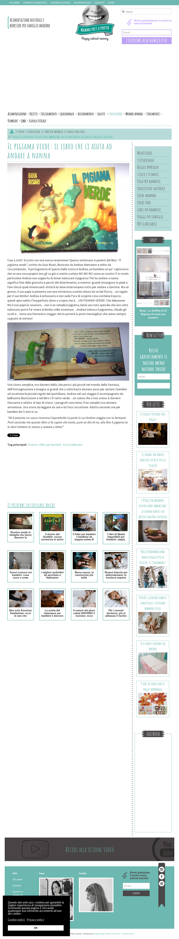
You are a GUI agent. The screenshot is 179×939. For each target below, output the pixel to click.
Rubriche (13, 120)
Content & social (60, 2)
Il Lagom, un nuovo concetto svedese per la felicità (153, 460)
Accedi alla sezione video (89, 849)
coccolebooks (74, 445)
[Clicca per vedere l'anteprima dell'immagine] (68, 209)
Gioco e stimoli (148, 174)
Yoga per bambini (148, 181)
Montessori (144, 153)
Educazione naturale (151, 188)
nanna (34, 445)
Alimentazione (17, 113)
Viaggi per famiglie (150, 217)
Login (111, 2)
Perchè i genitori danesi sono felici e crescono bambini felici (153, 603)
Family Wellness (76, 131)
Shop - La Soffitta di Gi (153, 310)
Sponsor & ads (82, 2)
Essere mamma (146, 195)
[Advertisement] (89, 84)
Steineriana (145, 160)
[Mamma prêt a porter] (61, 23)
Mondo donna (135, 113)
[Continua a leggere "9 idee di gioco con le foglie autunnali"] (152, 703)
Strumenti (153, 113)
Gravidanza (67, 113)
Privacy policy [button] (35, 919)
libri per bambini (51, 445)
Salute (101, 113)
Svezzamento (49, 113)
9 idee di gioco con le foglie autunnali (153, 686)
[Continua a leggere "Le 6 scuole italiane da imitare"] (152, 662)
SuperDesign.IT (100, 933)
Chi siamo (14, 2)
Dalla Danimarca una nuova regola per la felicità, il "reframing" (152, 557)
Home (21, 131)
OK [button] (36, 927)
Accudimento (86, 113)
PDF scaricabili (147, 224)
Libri (23, 120)
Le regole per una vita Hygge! (152, 417)
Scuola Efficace (37, 120)
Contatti (99, 2)
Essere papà (144, 203)
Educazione (116, 113)
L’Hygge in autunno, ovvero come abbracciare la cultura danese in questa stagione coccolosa (153, 508)
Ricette (34, 113)
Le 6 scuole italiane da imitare (152, 646)
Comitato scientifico (35, 2)
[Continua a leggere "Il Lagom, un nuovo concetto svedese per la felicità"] (152, 479)
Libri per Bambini (54, 131)
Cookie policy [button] (16, 919)
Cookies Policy (128, 933)
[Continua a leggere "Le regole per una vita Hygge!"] (152, 433)
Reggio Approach (148, 167)
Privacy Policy (114, 933)
